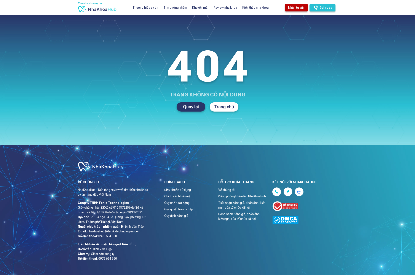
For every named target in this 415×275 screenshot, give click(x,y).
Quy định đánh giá (176, 215)
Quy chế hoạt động (177, 203)
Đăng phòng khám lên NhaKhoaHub (242, 196)
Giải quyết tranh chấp (178, 209)
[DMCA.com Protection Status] (301, 221)
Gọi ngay (325, 7)
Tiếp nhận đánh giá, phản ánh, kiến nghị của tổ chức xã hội (241, 205)
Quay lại (191, 106)
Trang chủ (224, 106)
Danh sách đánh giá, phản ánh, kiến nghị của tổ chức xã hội (239, 216)
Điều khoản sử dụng (177, 190)
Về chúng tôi (226, 190)
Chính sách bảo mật (178, 196)
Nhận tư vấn (296, 7)
